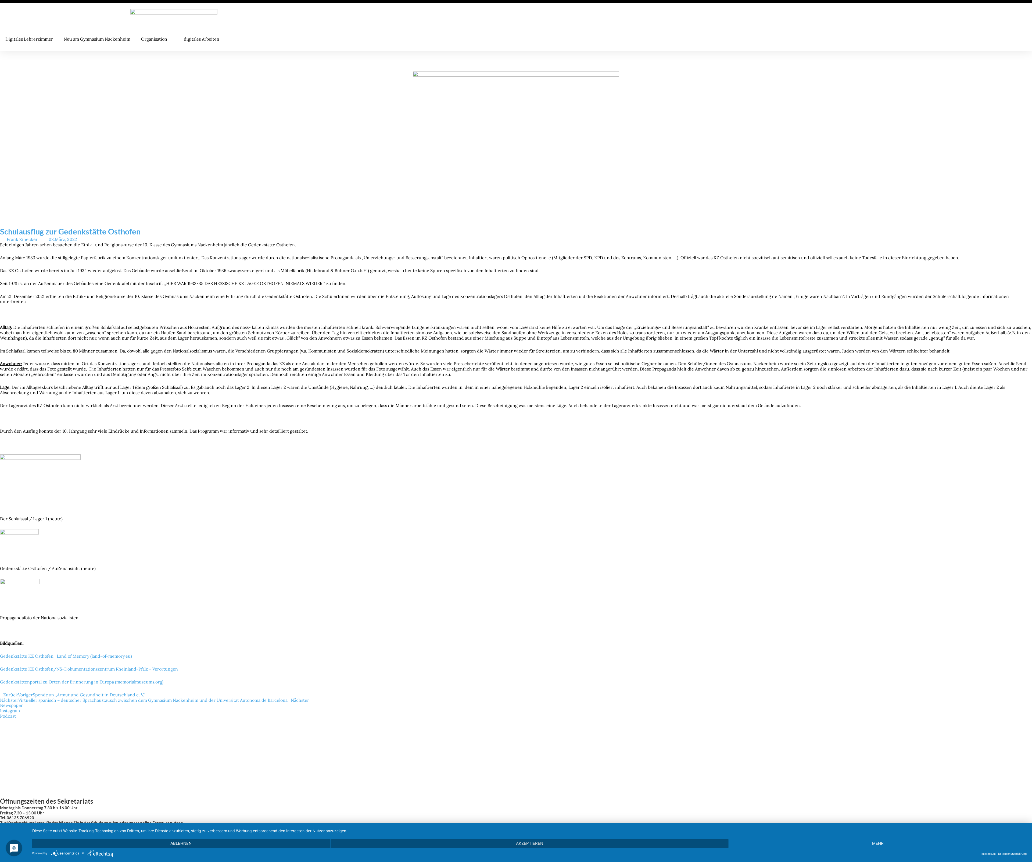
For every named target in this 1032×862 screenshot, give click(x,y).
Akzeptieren (529, 843)
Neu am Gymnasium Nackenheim (97, 39)
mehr (878, 843)
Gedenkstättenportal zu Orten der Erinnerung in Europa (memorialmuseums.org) (81, 682)
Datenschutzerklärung (1012, 853)
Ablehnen (181, 843)
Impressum (988, 853)
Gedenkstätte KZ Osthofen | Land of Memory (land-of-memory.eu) (66, 656)
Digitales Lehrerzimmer (29, 39)
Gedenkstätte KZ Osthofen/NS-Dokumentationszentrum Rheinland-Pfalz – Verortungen (89, 669)
